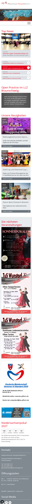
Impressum (19, 491)
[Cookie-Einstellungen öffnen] (2, 502)
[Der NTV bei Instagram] (6, 502)
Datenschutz (11, 491)
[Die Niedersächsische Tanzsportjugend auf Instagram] (10, 502)
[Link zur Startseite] (16, 3)
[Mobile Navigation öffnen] (29, 23)
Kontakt (3, 491)
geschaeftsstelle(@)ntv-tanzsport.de (12, 468)
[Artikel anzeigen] (28, 62)
